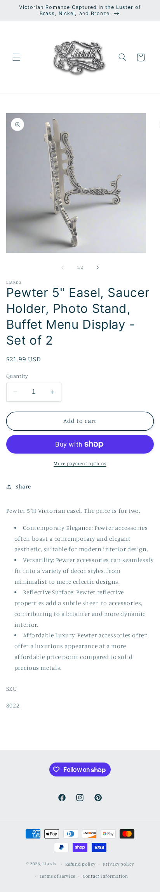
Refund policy (80, 864)
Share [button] (23, 486)
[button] (16, 57)
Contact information (105, 876)
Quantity (17, 376)
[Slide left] (62, 267)
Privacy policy (118, 864)
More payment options (80, 463)
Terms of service (57, 876)
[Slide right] (97, 267)
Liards (49, 864)
